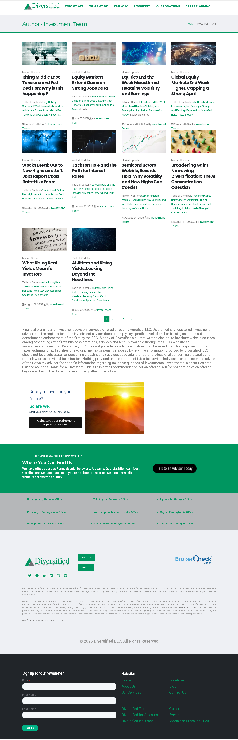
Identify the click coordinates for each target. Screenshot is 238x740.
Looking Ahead (102, 105)
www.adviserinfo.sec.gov (184, 607)
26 (124, 319)
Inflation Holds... (141, 208)
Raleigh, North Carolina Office (45, 523)
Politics (145, 110)
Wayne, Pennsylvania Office (176, 512)
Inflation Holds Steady (194, 208)
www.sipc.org (42, 620)
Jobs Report (46, 198)
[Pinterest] (65, 576)
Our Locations (168, 6)
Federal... (56, 114)
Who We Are (74, 6)
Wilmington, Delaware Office (110, 499)
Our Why (121, 6)
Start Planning (198, 6)
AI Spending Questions (95, 300)
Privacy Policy (56, 620)
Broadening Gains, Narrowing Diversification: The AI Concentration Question (193, 176)
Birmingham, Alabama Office (45, 499)
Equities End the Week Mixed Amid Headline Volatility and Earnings (141, 85)
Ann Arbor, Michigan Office (176, 523)
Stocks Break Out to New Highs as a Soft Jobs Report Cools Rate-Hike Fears (42, 173)
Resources (142, 6)
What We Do (98, 6)
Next (131, 319)
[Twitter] (30, 576)
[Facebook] (37, 576)
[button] (52, 499)
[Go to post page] (44, 53)
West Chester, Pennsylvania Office (114, 523)
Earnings (136, 110)
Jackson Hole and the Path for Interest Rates (94, 170)
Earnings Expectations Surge (192, 110)
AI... (110, 300)
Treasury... (58, 198)
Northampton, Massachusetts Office (115, 512)
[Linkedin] (51, 576)
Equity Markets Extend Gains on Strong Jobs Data (90, 82)
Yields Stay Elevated (43, 290)
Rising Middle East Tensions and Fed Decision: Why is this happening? (42, 85)
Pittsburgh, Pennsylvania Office (46, 512)
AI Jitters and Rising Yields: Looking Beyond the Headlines (92, 271)
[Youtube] (44, 576)
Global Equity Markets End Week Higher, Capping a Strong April (190, 85)
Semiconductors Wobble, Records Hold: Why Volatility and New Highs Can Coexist (142, 176)
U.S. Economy (86, 105)
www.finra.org (28, 620)
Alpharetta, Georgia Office (176, 499)
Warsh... (45, 295)
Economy (154, 110)
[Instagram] (58, 576)
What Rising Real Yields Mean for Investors (39, 268)
